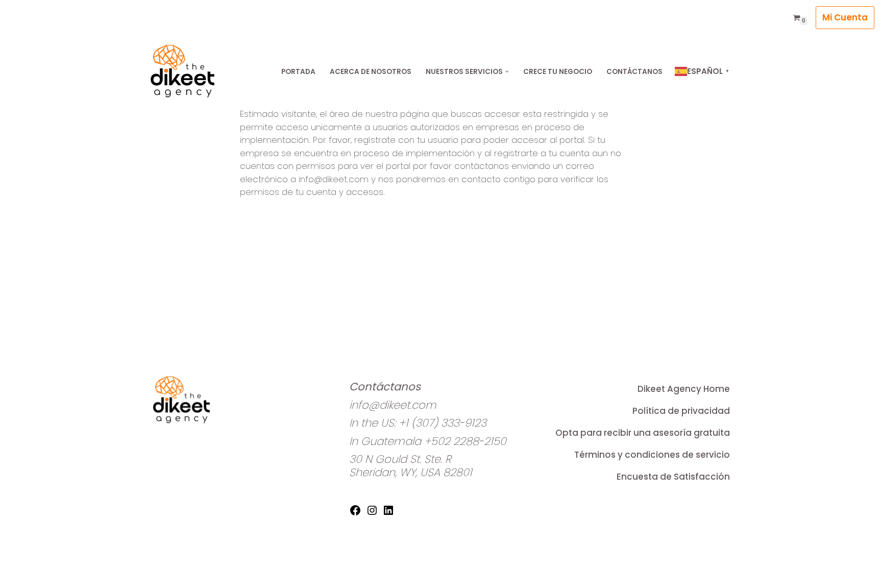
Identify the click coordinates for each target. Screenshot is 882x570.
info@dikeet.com (392, 405)
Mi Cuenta (845, 17)
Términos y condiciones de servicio (652, 455)
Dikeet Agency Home (684, 389)
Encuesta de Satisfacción (673, 476)
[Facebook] (355, 513)
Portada (298, 72)
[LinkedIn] (388, 513)
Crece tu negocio (557, 72)
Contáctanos (634, 72)
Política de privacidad (681, 411)
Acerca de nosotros (370, 72)
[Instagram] (372, 513)
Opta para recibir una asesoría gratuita (642, 433)
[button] (507, 71)
